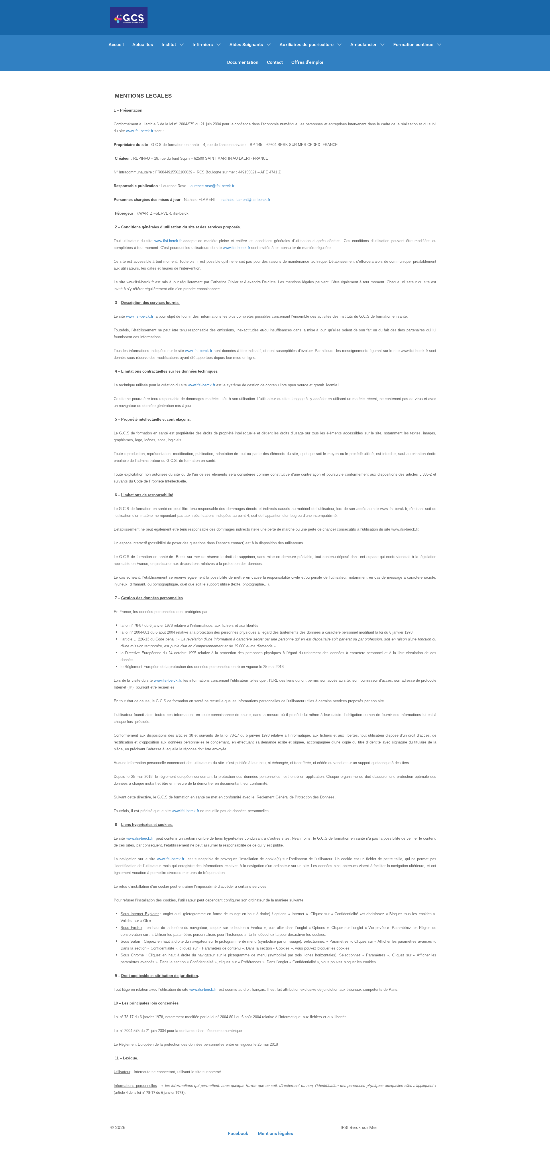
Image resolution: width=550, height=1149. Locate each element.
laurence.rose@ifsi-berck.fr (212, 186)
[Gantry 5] (129, 17)
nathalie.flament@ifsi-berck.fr (245, 199)
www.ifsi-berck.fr (139, 131)
